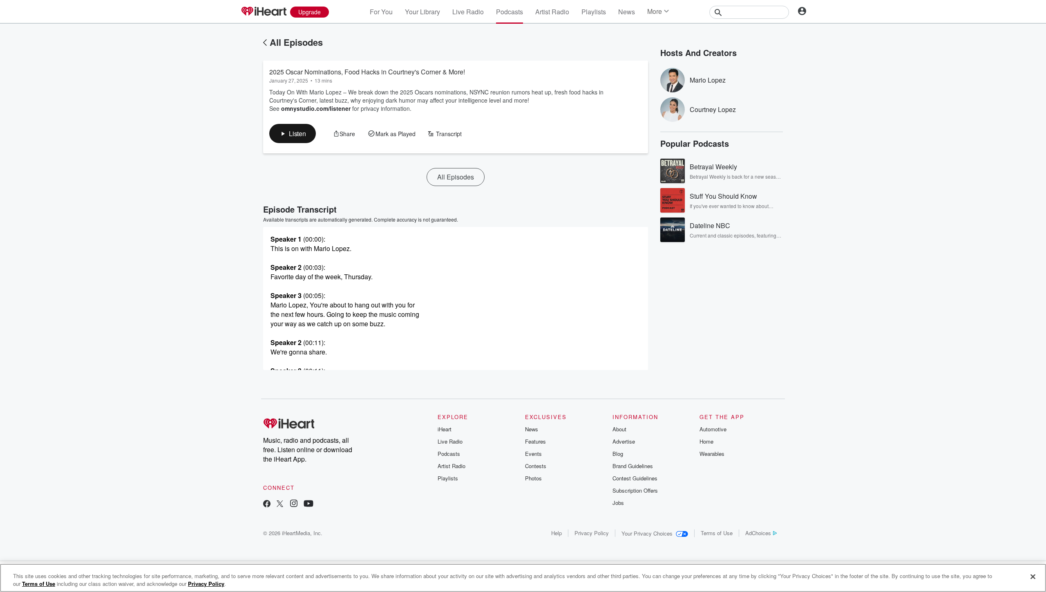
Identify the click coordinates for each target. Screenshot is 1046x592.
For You (381, 11)
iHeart (444, 429)
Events (533, 453)
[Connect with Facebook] (266, 504)
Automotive (713, 429)
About (619, 429)
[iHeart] (263, 12)
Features (535, 441)
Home (706, 441)
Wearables (712, 453)
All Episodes (296, 42)
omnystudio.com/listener (316, 108)
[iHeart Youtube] (308, 504)
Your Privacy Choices (647, 533)
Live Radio (468, 11)
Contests (535, 466)
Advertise (623, 441)
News (626, 11)
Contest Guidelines (634, 478)
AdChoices (758, 533)
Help (556, 533)
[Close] (1033, 577)
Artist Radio (552, 11)
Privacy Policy (591, 533)
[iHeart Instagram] (293, 504)
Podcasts (509, 11)
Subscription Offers (635, 490)
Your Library (422, 11)
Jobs (618, 503)
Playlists (593, 11)
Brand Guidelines (632, 466)
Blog (617, 453)
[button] (292, 133)
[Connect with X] (280, 504)
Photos (533, 478)
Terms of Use (717, 533)
